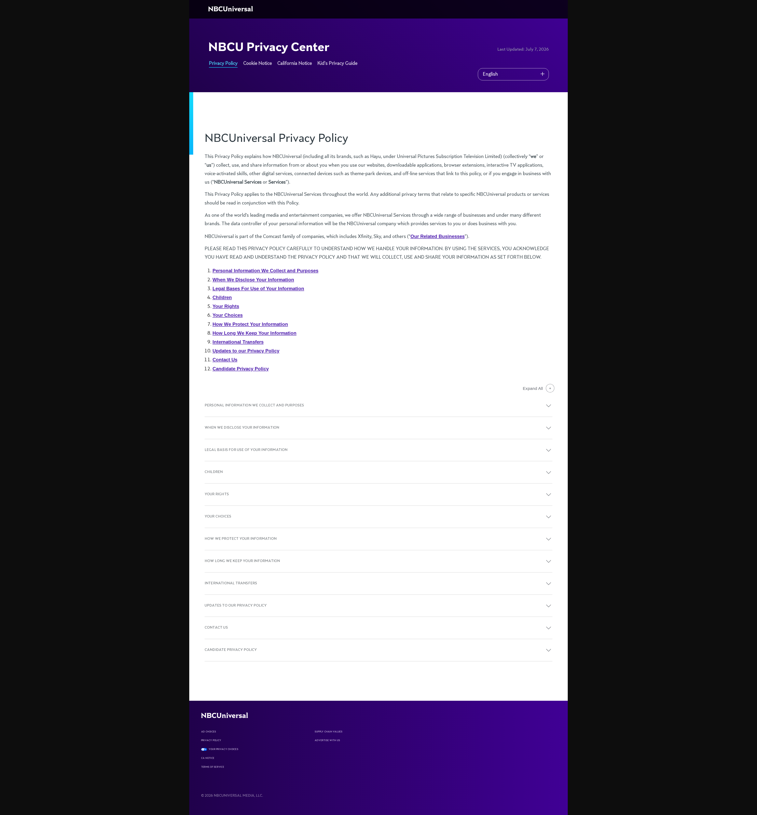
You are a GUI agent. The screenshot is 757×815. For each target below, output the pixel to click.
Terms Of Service (212, 767)
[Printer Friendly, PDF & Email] (498, 114)
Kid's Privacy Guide (337, 63)
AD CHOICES (208, 732)
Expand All (533, 388)
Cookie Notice (257, 63)
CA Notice (207, 758)
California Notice (294, 63)
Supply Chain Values (329, 732)
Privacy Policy (223, 63)
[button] (548, 405)
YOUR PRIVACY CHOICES (223, 749)
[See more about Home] (231, 9)
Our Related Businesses (437, 236)
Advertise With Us (327, 740)
